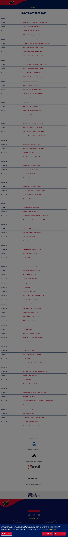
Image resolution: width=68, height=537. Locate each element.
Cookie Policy (52, 529)
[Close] (65, 527)
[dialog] (34, 530)
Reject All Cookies (60, 533)
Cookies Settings (6, 533)
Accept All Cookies (47, 533)
